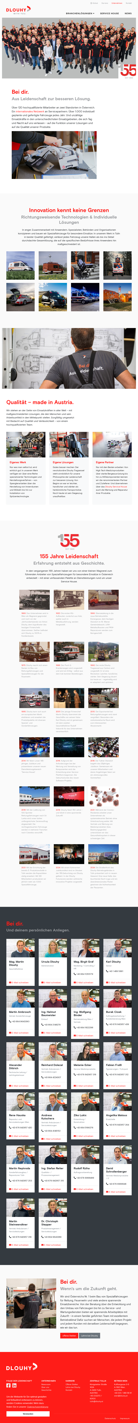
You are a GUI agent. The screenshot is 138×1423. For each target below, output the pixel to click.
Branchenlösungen (79, 13)
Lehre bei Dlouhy (89, 1335)
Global (95, 3)
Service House (109, 13)
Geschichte (46, 1390)
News (128, 13)
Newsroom (45, 1384)
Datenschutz (110, 1418)
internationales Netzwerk (30, 111)
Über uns (45, 1387)
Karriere (105, 3)
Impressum (125, 1418)
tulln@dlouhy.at (96, 1401)
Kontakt (129, 3)
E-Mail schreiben (20, 982)
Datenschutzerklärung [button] (37, 1407)
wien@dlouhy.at (121, 1396)
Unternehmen (117, 3)
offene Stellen (69, 1335)
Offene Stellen (72, 1384)
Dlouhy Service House (116, 486)
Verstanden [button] (28, 1414)
